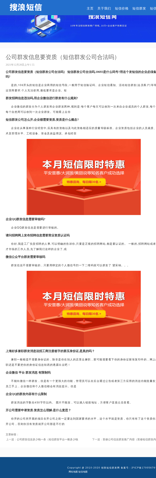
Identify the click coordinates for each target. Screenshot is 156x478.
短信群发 (139, 8)
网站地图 (73, 471)
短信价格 (122, 8)
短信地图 (83, 471)
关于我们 (104, 8)
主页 (90, 8)
